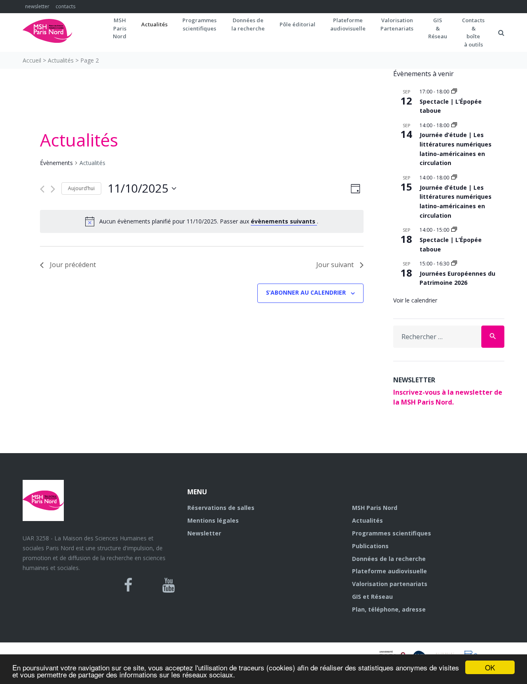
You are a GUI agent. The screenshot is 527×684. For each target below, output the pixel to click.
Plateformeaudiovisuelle (348, 24)
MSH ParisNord (119, 28)
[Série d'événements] (454, 91)
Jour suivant (335, 264)
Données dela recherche (248, 24)
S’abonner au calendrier (306, 292)
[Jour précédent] (42, 189)
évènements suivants (284, 221)
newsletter (37, 6)
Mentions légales (213, 520)
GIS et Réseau (372, 596)
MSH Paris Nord (374, 508)
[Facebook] (128, 585)
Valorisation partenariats (389, 584)
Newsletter (204, 533)
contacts (65, 6)
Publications (370, 546)
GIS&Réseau (437, 28)
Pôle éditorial (297, 24)
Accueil (32, 60)
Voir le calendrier (415, 300)
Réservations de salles (220, 508)
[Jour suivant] (53, 189)
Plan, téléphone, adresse (389, 609)
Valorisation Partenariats (396, 24)
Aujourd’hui (81, 188)
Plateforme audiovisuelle (389, 571)
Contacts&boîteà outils (473, 32)
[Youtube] (168, 585)
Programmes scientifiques (199, 24)
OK (490, 667)
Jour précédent (73, 264)
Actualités (154, 24)
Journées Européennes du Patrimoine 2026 (457, 278)
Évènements (56, 163)
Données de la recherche (389, 559)
